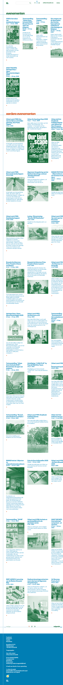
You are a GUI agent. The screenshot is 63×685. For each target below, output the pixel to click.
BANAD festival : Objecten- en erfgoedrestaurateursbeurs (15, 462)
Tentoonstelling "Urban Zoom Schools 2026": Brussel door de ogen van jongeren (28, 23)
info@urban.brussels (12, 654)
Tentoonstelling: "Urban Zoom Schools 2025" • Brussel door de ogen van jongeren (14, 366)
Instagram (9, 638)
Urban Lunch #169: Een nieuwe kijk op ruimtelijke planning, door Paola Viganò (14, 121)
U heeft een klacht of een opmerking (16, 666)
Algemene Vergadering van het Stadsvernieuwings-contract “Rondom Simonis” (37, 173)
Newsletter (9, 641)
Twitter (8, 640)
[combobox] (24, 3)
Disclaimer (9, 660)
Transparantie (10, 659)
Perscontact (9, 662)
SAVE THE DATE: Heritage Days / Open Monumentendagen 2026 (13, 71)
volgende (57, 626)
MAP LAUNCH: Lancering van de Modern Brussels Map (14, 581)
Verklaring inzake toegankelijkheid (16, 663)
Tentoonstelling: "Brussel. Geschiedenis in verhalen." (15, 415)
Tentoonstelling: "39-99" (14, 519)
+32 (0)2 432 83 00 (11, 647)
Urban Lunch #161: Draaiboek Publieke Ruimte (37, 415)
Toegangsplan (10, 650)
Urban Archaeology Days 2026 (37, 119)
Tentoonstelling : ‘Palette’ (41, 19)
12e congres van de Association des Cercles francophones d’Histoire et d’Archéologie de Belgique (56, 24)
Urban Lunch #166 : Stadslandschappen (13, 217)
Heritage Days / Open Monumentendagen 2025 (14, 314)
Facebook (9, 637)
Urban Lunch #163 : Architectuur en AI (33, 314)
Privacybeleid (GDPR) (12, 657)
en (39, 3)
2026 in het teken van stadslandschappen (12, 20)
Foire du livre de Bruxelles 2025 (37, 460)
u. (7, 680)
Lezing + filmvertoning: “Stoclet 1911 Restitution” (35, 217)
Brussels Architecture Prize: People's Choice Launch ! (36, 263)
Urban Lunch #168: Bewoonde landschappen (14, 173)
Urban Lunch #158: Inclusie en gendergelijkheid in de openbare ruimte (37, 521)
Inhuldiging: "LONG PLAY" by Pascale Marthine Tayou (37, 364)
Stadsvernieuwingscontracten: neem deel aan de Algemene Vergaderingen (37, 581)
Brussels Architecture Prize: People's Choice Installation (13, 264)
